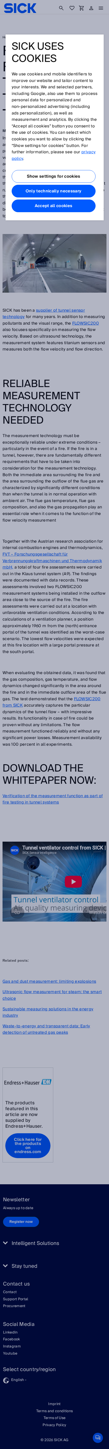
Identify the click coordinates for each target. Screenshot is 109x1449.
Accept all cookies (53, 205)
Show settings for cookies (53, 176)
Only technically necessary (53, 191)
